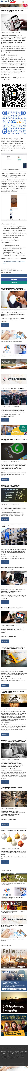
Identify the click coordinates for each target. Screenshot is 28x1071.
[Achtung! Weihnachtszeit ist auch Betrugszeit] (14, 839)
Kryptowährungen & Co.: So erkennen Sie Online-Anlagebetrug (12, 692)
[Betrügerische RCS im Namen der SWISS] (14, 397)
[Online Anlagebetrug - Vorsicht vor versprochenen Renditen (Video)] (14, 495)
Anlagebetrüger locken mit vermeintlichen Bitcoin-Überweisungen (12, 568)
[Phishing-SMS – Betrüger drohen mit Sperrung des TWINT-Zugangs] (14, 451)
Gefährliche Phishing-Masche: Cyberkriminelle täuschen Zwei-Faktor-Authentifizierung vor (13, 741)
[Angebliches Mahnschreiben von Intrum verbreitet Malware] (14, 617)
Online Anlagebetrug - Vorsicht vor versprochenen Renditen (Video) (10, 486)
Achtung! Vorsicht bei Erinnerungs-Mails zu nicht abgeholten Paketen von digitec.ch (13, 647)
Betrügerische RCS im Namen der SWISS (12, 388)
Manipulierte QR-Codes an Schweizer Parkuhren (11, 525)
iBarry (4, 263)
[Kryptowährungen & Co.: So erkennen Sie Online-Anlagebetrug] (14, 700)
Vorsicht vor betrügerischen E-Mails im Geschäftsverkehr (11, 788)
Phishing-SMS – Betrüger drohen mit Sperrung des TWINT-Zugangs (14, 440)
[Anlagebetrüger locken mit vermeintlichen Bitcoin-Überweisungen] (14, 578)
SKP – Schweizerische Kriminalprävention (14, 261)
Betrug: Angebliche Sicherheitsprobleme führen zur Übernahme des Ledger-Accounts (13, 289)
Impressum (4, 1048)
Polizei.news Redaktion (14, 32)
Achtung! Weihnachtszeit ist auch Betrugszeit (13, 830)
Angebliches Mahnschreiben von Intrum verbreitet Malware (12, 608)
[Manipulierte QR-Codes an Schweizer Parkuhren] (14, 536)
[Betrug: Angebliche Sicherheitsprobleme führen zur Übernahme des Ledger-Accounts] (14, 299)
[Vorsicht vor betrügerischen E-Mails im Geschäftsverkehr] (14, 799)
